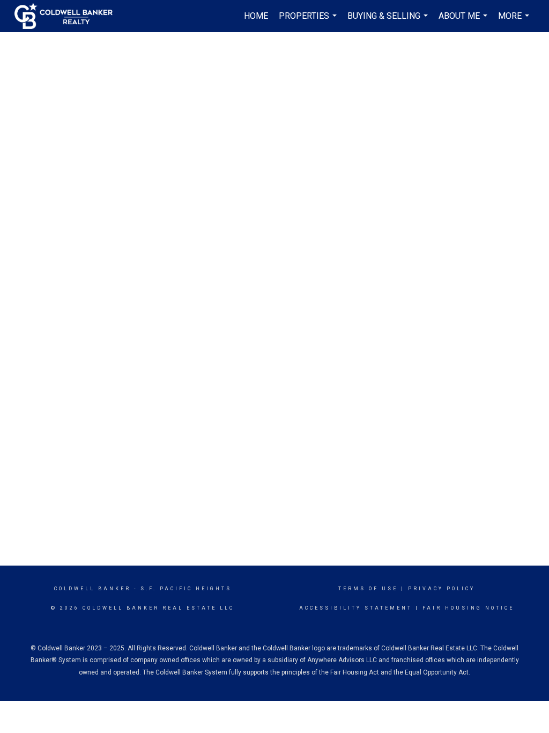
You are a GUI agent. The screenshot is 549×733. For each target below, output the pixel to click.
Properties (309, 21)
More (515, 21)
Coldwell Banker (92, 588)
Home (256, 16)
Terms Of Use (368, 588)
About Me (464, 21)
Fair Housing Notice (468, 608)
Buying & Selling (389, 21)
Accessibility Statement (355, 608)
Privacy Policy (441, 588)
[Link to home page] (68, 16)
